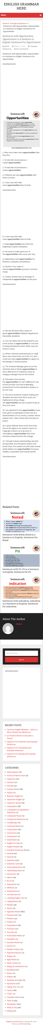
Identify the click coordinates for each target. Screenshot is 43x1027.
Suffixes (10, 977)
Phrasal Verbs (12, 915)
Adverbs (10, 782)
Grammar (11, 860)
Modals (10, 905)
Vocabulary (11, 1004)
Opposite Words (13, 912)
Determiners (12, 840)
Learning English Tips (15, 898)
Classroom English (14, 799)
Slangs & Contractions (16, 966)
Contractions (12, 836)
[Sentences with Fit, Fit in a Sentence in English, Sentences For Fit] (21, 556)
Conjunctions (12, 829)
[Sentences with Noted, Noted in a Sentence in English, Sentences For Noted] (21, 521)
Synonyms (11, 984)
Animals (10, 786)
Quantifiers (11, 939)
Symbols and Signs (14, 980)
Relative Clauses (14, 949)
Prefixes (10, 922)
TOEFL (10, 994)
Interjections (12, 891)
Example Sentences (15, 850)
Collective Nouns (14, 803)
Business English (13, 796)
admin (6, 46)
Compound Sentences (16, 819)
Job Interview (12, 895)
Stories (10, 973)
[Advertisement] (21, 86)
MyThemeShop (25, 1024)
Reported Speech (14, 953)
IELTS (9, 881)
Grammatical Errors (15, 867)
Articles (10, 793)
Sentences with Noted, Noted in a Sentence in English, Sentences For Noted (20, 537)
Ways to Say (12, 1007)
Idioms (9, 877)
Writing (10, 1011)
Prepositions (12, 925)
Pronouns (11, 929)
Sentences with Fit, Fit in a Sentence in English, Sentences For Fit (21, 570)
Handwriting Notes (14, 871)
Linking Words (12, 901)
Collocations (12, 806)
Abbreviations (12, 772)
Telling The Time (14, 987)
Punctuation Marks (14, 936)
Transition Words (14, 997)
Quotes (10, 946)
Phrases (10, 918)
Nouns (9, 908)
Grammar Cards (13, 864)
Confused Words (14, 826)
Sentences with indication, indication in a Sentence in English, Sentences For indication (21, 604)
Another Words (13, 789)
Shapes (10, 956)
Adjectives (11, 779)
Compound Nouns (14, 816)
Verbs (9, 1001)
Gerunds (10, 857)
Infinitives (10, 888)
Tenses (10, 990)
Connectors (11, 833)
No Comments (22, 49)
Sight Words (12, 960)
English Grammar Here (21, 6)
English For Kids (13, 843)
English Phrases (13, 847)
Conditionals (12, 823)
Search (21, 660)
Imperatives (12, 884)
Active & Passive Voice (16, 776)
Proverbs (10, 932)
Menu (3, 15)
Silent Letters (12, 963)
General (10, 853)
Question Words (13, 942)
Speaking (10, 970)
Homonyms (12, 874)
